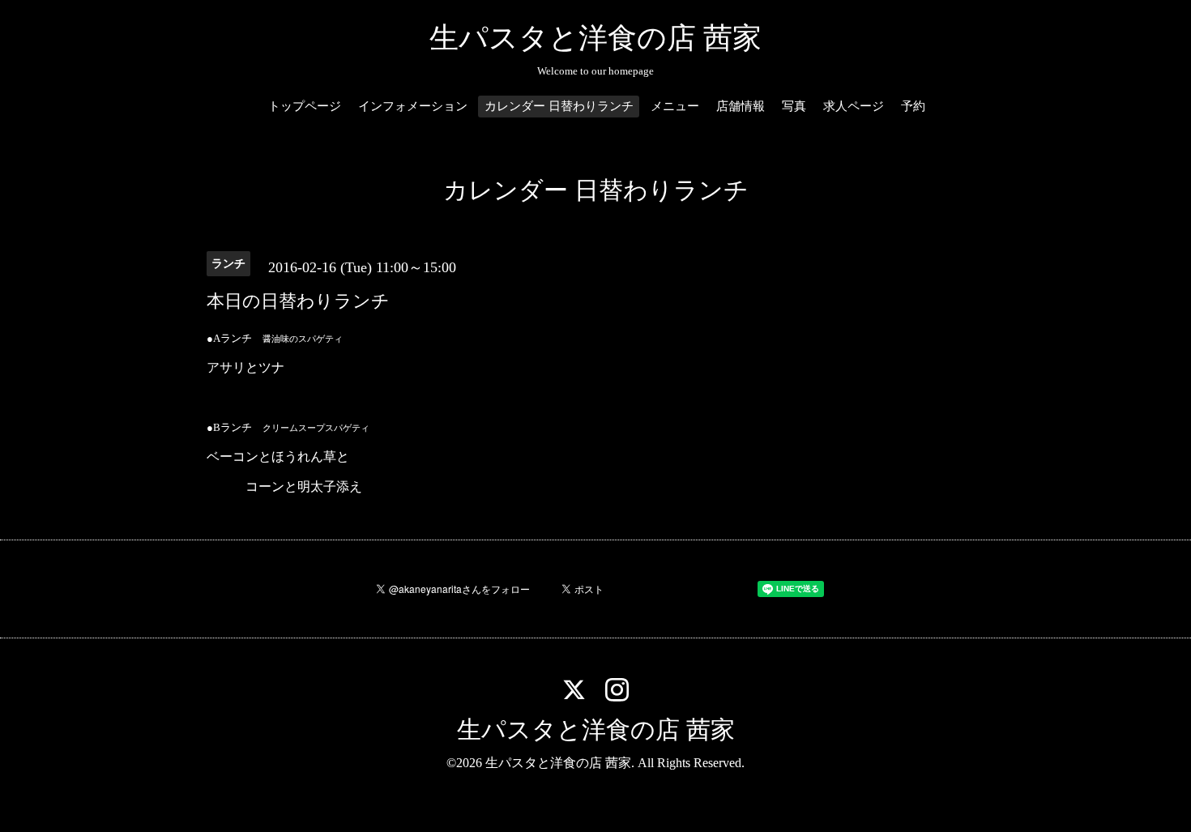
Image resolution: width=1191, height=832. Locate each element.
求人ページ (853, 106)
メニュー (675, 106)
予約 (913, 106)
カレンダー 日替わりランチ (559, 106)
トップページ (304, 106)
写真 (794, 106)
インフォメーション (412, 106)
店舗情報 (740, 106)
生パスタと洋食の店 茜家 (595, 38)
